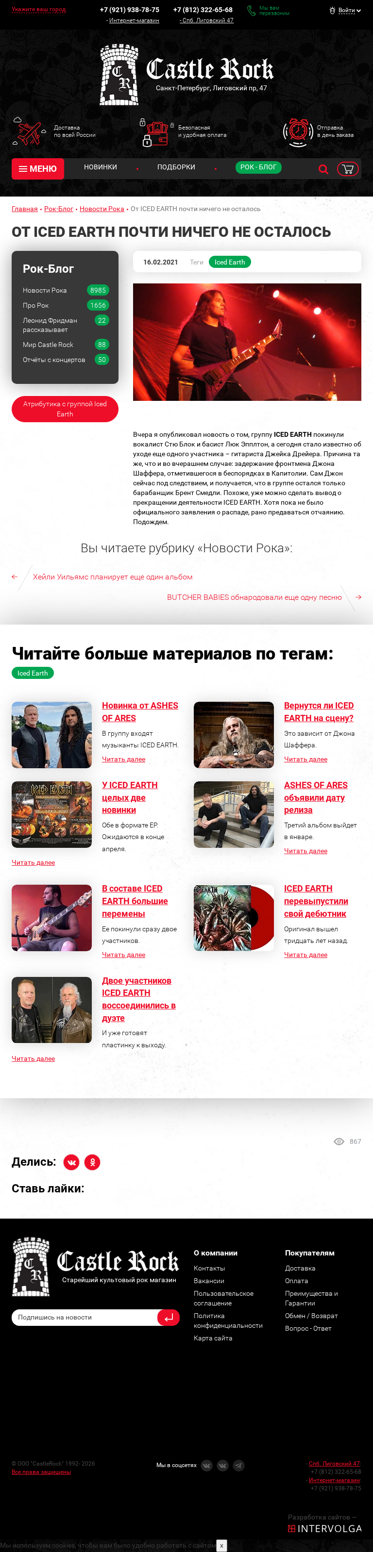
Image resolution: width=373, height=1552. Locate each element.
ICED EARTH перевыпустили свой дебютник (316, 900)
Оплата (296, 1281)
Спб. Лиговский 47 (208, 20)
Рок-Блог (58, 209)
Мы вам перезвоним (274, 10)
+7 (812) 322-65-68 (203, 10)
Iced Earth (230, 262)
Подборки (176, 167)
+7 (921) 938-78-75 (129, 10)
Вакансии (209, 1281)
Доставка (300, 1268)
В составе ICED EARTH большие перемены (135, 900)
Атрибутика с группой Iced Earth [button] (65, 409)
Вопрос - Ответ (308, 1328)
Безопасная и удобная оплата (202, 131)
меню (43, 169)
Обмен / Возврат (311, 1316)
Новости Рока (102, 209)
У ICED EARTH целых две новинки (130, 797)
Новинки (100, 167)
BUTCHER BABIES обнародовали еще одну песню (254, 597)
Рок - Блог (258, 167)
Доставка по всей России (75, 131)
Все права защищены (41, 1472)
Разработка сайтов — (322, 1517)
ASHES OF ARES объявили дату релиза (316, 797)
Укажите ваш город (39, 9)
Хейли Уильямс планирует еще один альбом (113, 576)
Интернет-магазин (134, 20)
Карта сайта (213, 1338)
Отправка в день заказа (335, 131)
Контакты (209, 1268)
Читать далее (123, 759)
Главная (25, 209)
